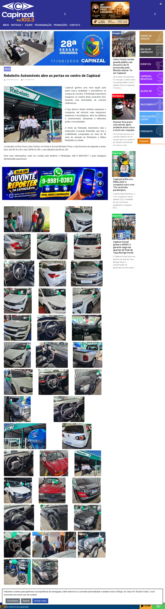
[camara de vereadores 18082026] (55, 48)
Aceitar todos (40, 601)
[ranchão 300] (110, 14)
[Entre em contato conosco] (158, 606)
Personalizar (12, 601)
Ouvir (147, 605)
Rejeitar (26, 601)
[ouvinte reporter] (55, 183)
